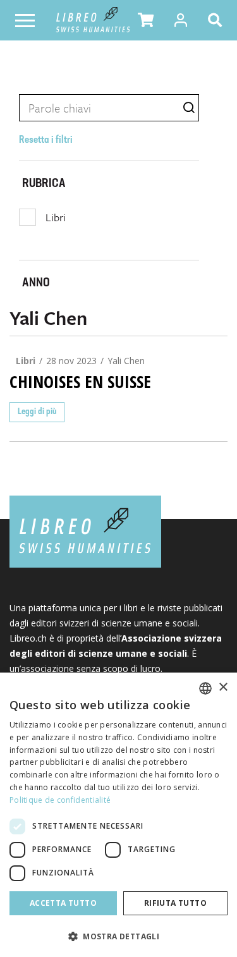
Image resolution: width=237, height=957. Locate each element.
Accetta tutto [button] (63, 903)
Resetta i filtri (46, 140)
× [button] (223, 687)
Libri (56, 217)
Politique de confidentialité (60, 800)
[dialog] (118, 815)
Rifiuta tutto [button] (175, 903)
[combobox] (205, 688)
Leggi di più (37, 412)
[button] (146, 20)
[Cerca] (217, 20)
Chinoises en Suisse (80, 382)
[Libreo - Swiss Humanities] (93, 20)
